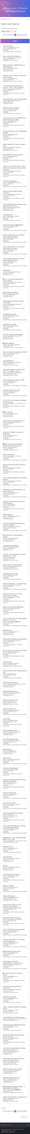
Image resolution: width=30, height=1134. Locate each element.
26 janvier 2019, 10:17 (8, 517)
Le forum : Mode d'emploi (15, 81)
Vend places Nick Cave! (10, 700)
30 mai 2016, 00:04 (8, 1011)
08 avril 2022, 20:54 (8, 172)
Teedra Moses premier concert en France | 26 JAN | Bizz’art (13, 1059)
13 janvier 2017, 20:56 (8, 877)
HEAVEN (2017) (8, 847)
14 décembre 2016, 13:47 (9, 899)
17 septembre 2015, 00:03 (10, 1072)
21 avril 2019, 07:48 (8, 415)
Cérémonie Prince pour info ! (12, 951)
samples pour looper (9, 997)
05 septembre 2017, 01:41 (10, 752)
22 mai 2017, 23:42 (8, 784)
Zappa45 (16, 315)
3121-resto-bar (18, 282)
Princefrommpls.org (9, 709)
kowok (15, 976)
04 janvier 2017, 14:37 (8, 888)
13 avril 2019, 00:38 (8, 448)
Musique (11, 71)
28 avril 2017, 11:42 (8, 805)
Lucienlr (16, 1026)
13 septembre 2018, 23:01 (10, 567)
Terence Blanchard (9, 896)
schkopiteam (17, 1089)
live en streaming (8, 454)
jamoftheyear (17, 89)
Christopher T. (17, 566)
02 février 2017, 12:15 (8, 868)
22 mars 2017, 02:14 (8, 849)
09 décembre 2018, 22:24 (9, 528)
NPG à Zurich (7, 758)
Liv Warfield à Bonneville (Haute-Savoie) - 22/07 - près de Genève (13, 86)
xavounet (16, 47)
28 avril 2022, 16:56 (8, 148)
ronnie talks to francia (19, 684)
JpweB (15, 575)
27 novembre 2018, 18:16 (9, 539)
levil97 (15, 794)
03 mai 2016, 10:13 (8, 1027)
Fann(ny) (16, 1038)
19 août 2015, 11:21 (8, 1091)
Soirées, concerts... (14, 60)
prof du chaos (17, 456)
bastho (15, 78)
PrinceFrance (17, 182)
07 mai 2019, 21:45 (22, 403)
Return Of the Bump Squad (10, 816)
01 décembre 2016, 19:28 (9, 909)
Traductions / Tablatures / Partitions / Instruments (13, 645)
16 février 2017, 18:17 (8, 859)
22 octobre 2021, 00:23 (9, 195)
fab (15, 701)
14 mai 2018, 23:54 (8, 586)
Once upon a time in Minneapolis (13, 225)
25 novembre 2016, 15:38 (9, 920)
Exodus (16, 391)
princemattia (17, 194)
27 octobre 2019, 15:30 (9, 383)
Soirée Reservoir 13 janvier (11, 874)
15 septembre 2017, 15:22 (10, 742)
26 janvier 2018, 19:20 (8, 633)
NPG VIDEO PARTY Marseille (12, 918)
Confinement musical (9, 324)
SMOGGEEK (6, 270)
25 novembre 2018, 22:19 (9, 548)
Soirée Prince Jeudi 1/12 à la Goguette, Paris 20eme (12, 905)
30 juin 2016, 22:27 (8, 966)
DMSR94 (16, 294)
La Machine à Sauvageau (10, 545)
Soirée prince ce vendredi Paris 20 (13, 421)
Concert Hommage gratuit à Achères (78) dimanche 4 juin (14, 780)
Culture (11, 274)
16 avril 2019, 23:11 (8, 436)
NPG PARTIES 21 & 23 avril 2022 (13, 155)
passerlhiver (17, 207)
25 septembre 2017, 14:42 (10, 733)
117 (15, 403)
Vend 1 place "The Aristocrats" (12, 565)
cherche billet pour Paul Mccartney (14, 1017)
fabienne (16, 631)
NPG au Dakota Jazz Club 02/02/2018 (15, 650)
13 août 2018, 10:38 (8, 576)
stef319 (16, 435)
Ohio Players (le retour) (10, 682)
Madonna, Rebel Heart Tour (11, 1078)
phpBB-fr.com (11, 1130)
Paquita (16, 156)
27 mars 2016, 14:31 (8, 1039)
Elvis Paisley (17, 272)
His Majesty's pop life (9, 314)
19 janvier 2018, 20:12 (8, 642)
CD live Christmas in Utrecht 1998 (13, 380)
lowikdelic (16, 1051)
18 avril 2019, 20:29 (8, 423)
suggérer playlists (8, 343)
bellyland (16, 326)
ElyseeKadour (17, 989)
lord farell (16, 547)
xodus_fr (16, 121)
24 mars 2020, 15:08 (8, 355)
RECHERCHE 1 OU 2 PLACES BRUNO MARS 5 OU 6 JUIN (14, 838)
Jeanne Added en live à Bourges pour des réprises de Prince (14, 205)
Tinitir (15, 381)
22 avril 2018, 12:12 (8, 598)
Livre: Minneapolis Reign (10, 739)
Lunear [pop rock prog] (10, 573)
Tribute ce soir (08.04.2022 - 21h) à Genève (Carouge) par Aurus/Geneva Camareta (14, 167)
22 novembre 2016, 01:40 (9, 932)
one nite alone (7, 662)
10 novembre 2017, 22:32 (9, 675)
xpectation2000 (18, 919)
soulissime (16, 1061)
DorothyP (16, 876)
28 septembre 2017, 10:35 (10, 721)
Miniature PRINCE (8, 886)
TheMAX (16, 109)
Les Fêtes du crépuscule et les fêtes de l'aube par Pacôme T (14, 1049)
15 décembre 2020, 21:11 (9, 283)
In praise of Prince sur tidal (11, 390)
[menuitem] (5, 2)
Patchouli (16, 931)
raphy (15, 238)
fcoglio (15, 887)
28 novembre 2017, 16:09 (9, 653)
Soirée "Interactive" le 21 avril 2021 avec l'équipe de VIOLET (14, 236)
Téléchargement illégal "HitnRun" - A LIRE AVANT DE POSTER (14, 1087)
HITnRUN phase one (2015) (16, 1092)
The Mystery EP (8, 215)
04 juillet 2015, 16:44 (8, 1100)
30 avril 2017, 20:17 (8, 795)
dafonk (15, 848)
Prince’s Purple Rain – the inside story (14, 584)
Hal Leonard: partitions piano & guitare (15, 639)
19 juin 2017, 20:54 (8, 771)
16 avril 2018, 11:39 (8, 610)
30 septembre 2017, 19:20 (10, 703)
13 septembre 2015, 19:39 (10, 1080)
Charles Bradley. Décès (10, 730)
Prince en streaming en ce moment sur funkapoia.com (14, 940)
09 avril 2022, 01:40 (8, 157)
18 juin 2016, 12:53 (8, 977)
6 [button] (24, 34)
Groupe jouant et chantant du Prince (14, 1025)
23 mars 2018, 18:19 (8, 623)
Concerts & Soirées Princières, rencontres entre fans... (14, 93)
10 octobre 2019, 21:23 (9, 393)
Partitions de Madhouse (10, 768)
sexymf (16, 998)
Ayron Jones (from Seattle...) (12, 56)
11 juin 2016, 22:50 (8, 991)
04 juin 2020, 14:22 (8, 337)
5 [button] (22, 34)
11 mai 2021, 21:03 (8, 227)
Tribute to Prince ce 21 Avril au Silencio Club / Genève (12, 594)
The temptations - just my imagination (15, 99)
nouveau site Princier (9, 793)
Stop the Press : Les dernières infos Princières (15, 186)
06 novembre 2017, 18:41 (9, 685)
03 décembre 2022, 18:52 (9, 110)
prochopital (17, 597)
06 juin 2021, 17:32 (8, 217)
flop (15, 674)
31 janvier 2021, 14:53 (8, 273)
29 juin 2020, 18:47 (8, 327)
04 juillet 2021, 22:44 (8, 209)
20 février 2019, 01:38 (8, 494)
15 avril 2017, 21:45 (8, 830)
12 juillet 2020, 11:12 (8, 317)
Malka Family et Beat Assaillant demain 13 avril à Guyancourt (12, 445)
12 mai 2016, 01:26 (22, 1019)
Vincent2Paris (17, 908)
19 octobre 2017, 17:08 (9, 694)
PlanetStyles (21, 1129)
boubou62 (16, 353)
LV (14, 504)
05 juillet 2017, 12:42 (8, 761)
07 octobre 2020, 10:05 (9, 295)
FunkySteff (17, 344)
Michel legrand (7, 514)
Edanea (16, 413)
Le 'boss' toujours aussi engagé (13, 334)
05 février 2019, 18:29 (8, 506)
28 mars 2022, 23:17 (8, 184)
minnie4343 (17, 516)
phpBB (9, 1129)
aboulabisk (16, 1070)
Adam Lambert (7, 412)
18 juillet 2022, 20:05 (8, 122)
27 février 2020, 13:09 (8, 363)
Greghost (16, 663)
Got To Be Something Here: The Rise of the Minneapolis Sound (14, 826)
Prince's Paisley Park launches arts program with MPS (14, 524)
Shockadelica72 (18, 372)
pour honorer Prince (9, 803)
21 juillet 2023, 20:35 (8, 90)
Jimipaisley (17, 621)
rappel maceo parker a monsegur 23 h (15, 1097)
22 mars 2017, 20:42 (21, 841)
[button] (26, 35)
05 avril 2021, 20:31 (8, 251)
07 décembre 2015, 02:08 (9, 1063)
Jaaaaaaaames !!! (8, 361)
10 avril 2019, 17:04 (8, 457)
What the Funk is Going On (11, 108)
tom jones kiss (7, 857)
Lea (15, 750)
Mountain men (7, 630)
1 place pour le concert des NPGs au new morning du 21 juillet (14, 118)
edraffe (16, 1079)
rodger (15, 68)
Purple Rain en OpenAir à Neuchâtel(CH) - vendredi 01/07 (13, 962)
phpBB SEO (12, 1132)
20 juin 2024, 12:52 (8, 69)
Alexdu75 (16, 942)
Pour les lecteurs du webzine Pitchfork (15, 352)
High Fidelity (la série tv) (10, 292)
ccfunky (16, 1010)
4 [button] (20, 34)
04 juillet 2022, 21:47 (8, 135)
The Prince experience (10, 181)
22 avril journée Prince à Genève (13, 813)
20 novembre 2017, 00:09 (9, 664)
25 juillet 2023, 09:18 (8, 80)
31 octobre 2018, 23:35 (9, 559)
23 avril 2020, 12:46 (8, 346)
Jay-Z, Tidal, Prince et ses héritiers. (14, 929)
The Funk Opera (8, 46)
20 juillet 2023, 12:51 (8, 102)
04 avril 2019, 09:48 (8, 469)
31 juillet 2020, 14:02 (8, 305)
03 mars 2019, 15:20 (8, 482)
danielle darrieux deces (10, 691)
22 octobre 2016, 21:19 (9, 944)
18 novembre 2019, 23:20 (9, 374)
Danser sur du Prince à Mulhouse (13, 607)
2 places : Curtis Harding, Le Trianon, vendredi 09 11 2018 (14, 555)
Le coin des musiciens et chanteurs (12, 51)
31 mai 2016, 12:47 (8, 999)
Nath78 (16, 952)
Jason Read (6, 719)
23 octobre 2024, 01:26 (9, 59)
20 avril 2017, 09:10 (8, 817)
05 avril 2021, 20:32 (8, 239)
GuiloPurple (17, 608)
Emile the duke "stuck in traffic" (12, 1069)
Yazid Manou (17, 57)
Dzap (15, 447)
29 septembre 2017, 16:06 (10, 711)
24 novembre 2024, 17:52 (9, 49)
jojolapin (16, 134)
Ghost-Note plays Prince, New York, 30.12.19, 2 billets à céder (14, 370)
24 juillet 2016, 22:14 (8, 954)
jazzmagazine (7, 749)
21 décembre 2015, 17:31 (9, 1052)
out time (16, 1098)
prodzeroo (16, 652)
